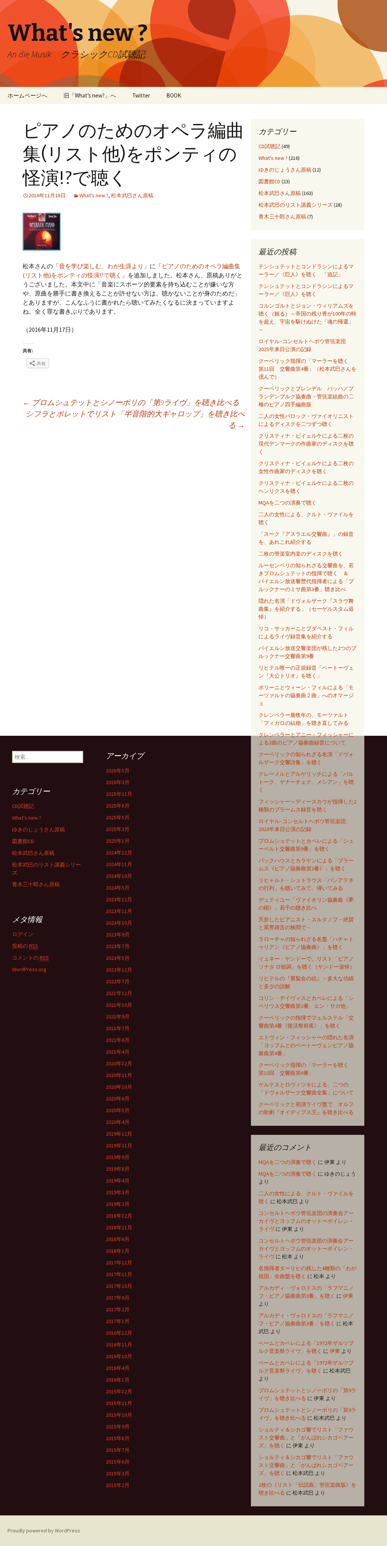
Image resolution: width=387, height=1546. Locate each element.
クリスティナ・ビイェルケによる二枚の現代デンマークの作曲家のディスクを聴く (306, 443)
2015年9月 (118, 1426)
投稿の (25, 945)
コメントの (30, 957)
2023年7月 (118, 946)
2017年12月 (119, 1262)
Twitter (141, 95)
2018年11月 (119, 1227)
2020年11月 (119, 1075)
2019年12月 (119, 1133)
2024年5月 (118, 887)
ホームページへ (27, 95)
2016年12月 (119, 1332)
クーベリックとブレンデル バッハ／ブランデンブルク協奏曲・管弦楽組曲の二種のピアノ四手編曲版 (306, 396)
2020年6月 (118, 1098)
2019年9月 (118, 1157)
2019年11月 (119, 1145)
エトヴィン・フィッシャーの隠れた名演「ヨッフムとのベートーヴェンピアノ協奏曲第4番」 (306, 1045)
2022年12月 (119, 969)
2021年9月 (118, 1016)
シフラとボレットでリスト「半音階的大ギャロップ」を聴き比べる (135, 419)
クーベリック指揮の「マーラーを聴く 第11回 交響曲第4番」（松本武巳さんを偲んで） (307, 368)
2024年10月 (119, 876)
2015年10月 (119, 1414)
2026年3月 (118, 782)
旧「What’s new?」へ (89, 95)
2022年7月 (118, 981)
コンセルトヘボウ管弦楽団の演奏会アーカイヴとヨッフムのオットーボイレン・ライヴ (306, 1221)
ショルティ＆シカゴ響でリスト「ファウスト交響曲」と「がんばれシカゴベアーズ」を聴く (306, 1437)
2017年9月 (118, 1297)
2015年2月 (118, 1485)
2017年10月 (119, 1286)
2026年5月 (118, 770)
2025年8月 (118, 805)
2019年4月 (118, 1180)
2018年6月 (118, 1239)
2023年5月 (118, 958)
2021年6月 (118, 1040)
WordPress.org (29, 969)
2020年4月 (118, 1122)
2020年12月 (119, 1063)
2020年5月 (118, 1110)
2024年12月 (119, 852)
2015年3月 (118, 1473)
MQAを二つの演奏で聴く (288, 502)
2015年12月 (119, 1391)
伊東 (348, 1295)
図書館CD (269, 181)
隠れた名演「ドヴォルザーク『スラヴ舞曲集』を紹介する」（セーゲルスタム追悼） (306, 608)
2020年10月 (119, 1086)
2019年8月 (118, 1168)
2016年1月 (118, 1379)
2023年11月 (119, 911)
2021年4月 (118, 1051)
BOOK (173, 95)
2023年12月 (119, 899)
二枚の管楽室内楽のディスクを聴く (301, 553)
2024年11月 (119, 864)
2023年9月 (118, 934)
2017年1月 (118, 1321)
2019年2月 (118, 1204)
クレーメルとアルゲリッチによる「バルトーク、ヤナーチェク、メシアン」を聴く (306, 782)
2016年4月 (118, 1368)
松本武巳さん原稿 (132, 195)
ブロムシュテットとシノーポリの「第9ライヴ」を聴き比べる (131, 402)
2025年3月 (118, 829)
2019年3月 (118, 1192)
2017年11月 (119, 1274)
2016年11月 (119, 1344)
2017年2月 (118, 1309)
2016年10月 (119, 1356)
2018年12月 (119, 1215)
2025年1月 (118, 840)
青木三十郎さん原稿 (282, 216)
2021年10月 (119, 1004)
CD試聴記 (269, 146)
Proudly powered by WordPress (44, 1530)
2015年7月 (118, 1450)
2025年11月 (119, 794)
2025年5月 (118, 817)
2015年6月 (118, 1461)
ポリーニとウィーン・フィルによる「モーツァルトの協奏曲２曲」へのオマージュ (306, 695)
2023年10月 (119, 922)
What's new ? (93, 195)
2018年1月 (118, 1250)
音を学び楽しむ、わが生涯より (101, 266)
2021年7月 (118, 1028)
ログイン (22, 934)
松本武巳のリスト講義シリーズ (296, 204)
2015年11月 (119, 1403)
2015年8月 (118, 1438)
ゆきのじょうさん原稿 (285, 169)
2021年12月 (119, 993)
